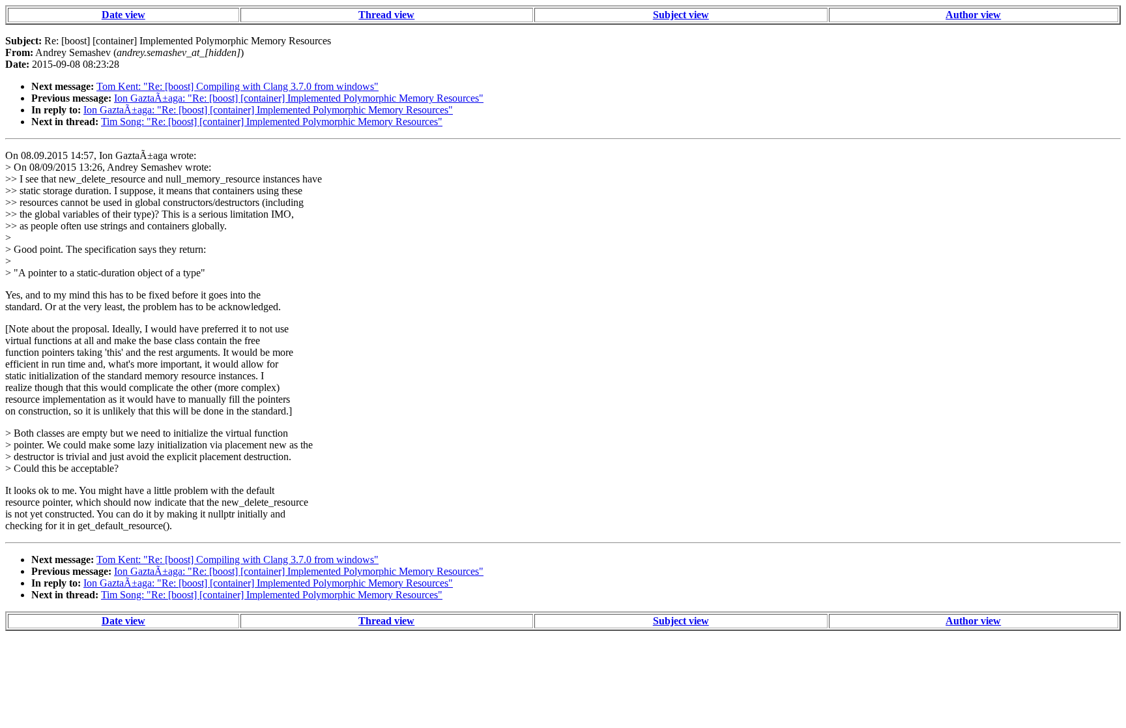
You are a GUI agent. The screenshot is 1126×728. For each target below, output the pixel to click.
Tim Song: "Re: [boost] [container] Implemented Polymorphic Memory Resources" (271, 121)
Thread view (386, 14)
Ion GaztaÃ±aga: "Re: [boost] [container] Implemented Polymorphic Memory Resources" (299, 98)
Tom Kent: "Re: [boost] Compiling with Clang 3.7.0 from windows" (237, 86)
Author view (973, 14)
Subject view (681, 14)
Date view (123, 14)
